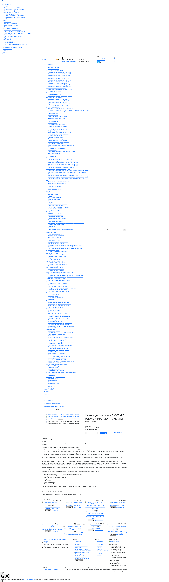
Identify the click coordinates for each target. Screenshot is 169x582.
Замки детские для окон (54, 335)
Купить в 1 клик (118, 432)
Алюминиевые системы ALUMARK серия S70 (59, 78)
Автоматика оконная (53, 69)
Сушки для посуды (52, 150)
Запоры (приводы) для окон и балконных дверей (60, 337)
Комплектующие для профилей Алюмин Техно (60, 89)
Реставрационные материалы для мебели (59, 134)
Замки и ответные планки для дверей (57, 313)
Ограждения (51, 299)
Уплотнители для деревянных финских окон (59, 304)
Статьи (99, 555)
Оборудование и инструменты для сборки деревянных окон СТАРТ (65, 248)
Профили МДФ (52, 156)
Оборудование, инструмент (11, 25)
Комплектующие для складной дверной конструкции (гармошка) (65, 175)
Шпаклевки (51, 385)
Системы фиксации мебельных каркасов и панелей (61, 151)
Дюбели (50, 196)
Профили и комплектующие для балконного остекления (18, 33)
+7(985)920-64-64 (101, 60)
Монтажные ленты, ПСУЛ (54, 237)
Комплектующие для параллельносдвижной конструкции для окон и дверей (68, 170)
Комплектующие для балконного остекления (59, 274)
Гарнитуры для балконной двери (56, 334)
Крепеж (6, 20)
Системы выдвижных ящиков (55, 137)
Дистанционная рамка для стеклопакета (58, 286)
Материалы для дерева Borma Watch (13, 47)
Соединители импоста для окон (56, 205)
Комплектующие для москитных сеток (14, 15)
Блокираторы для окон (54, 331)
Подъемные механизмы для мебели (57, 126)
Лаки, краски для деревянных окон (57, 218)
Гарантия (4, 52)
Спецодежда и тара (53, 227)
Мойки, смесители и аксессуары (56, 118)
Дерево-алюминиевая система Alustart (58, 99)
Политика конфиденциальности (50, 569)
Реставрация (51, 386)
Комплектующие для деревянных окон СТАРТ (59, 280)
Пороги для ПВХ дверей (54, 210)
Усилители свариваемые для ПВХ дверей (58, 207)
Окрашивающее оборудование (56, 224)
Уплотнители (7, 39)
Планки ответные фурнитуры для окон (58, 348)
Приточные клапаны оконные (56, 269)
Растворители (51, 226)
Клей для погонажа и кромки (55, 185)
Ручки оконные (52, 351)
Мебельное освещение (54, 154)
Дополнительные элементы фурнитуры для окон (60, 332)
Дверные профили (53, 367)
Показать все (79, 560)
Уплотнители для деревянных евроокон (58, 302)
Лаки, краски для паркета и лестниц (57, 216)
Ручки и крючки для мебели (55, 135)
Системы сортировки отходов (56, 143)
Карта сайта (100, 553)
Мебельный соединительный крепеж (57, 116)
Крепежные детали (53, 296)
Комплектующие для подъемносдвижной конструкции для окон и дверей (67, 172)
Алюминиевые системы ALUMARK (13, 7)
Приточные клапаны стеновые (56, 270)
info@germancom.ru (49, 542)
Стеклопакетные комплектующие (13, 36)
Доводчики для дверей (54, 312)
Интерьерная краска (53, 231)
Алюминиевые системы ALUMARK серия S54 (59, 77)
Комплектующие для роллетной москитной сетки (61, 167)
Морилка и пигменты (53, 383)
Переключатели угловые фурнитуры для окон (60, 345)
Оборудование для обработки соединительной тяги (61, 247)
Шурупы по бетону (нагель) (55, 208)
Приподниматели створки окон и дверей (58, 200)
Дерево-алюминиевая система (12, 12)
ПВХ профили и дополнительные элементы (15, 44)
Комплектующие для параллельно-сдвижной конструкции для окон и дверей (68, 177)
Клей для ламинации (53, 188)
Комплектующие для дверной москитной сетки (60, 159)
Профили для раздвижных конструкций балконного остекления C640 (66, 275)
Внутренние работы (53, 378)
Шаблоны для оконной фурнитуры (57, 358)
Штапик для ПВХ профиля (54, 362)
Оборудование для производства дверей (58, 318)
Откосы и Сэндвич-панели (11, 28)
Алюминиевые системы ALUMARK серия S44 (59, 73)
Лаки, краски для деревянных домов (57, 220)
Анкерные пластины (53, 194)
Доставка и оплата (7, 49)
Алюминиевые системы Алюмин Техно (14, 9)
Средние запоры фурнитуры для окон (58, 354)
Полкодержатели (52, 127)
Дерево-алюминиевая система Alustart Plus (59, 100)
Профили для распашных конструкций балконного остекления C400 (65, 277)
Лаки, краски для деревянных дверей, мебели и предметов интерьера (66, 223)
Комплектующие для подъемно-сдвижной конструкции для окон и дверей (67, 178)
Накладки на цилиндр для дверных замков (59, 316)
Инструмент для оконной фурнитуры (57, 339)
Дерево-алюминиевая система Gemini (58, 102)
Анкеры (50, 193)
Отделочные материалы (10, 27)
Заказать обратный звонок (69, 61)
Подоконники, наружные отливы (12, 30)
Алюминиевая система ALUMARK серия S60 (59, 83)
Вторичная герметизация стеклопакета (58, 283)
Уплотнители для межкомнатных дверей (58, 305)
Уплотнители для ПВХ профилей (56, 307)
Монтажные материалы (10, 23)
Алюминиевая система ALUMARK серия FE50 (59, 86)
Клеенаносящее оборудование (56, 243)
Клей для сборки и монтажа (55, 189)
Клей (5, 19)
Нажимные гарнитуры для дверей (57, 315)
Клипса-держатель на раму (117, 505)
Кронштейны (51, 375)
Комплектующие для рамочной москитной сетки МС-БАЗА (63, 162)
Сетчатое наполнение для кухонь (56, 139)
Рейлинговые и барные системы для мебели (59, 132)
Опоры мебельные (53, 121)
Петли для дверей (52, 320)
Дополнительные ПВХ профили (56, 370)
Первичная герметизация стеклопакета (58, 291)
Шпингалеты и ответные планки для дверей (59, 324)
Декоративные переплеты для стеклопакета (59, 285)
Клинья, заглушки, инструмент (56, 235)
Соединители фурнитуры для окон (57, 353)
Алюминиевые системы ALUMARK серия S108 (59, 81)
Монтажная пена (52, 239)
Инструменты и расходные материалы (58, 242)
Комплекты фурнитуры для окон (56, 340)
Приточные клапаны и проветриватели (14, 31)
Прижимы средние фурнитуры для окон (58, 350)
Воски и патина (52, 381)
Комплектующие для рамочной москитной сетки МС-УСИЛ (63, 166)
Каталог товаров (6, 4)
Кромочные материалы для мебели (57, 112)
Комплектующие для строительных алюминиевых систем (19, 46)
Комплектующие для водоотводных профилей (60, 96)
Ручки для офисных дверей (55, 321)
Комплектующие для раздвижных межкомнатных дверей (63, 174)
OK (1, 581)
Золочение (51, 388)
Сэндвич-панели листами (54, 259)
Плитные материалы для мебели (56, 124)
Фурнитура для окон (9, 42)
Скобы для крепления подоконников (57, 204)
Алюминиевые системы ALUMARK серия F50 (59, 80)
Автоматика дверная (53, 67)
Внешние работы (52, 380)
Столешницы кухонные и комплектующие (59, 147)
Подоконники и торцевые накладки (57, 262)
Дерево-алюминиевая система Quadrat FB (59, 104)
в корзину (103, 433)
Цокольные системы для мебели (56, 148)
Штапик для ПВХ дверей (54, 369)
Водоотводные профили (10, 11)
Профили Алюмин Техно (54, 91)
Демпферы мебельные (54, 153)
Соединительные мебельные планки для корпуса (61, 145)
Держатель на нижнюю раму (73, 505)
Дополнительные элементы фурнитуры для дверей (61, 326)
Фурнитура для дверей (10, 41)
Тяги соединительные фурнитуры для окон (59, 356)
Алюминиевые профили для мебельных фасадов (60, 108)
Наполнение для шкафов (54, 120)
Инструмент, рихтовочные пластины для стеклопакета (62, 288)
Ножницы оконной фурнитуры (56, 343)
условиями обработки (29, 579)
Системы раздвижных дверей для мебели (58, 142)
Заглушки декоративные (54, 197)
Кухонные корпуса (53, 113)
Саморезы (50, 202)
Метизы (50, 374)
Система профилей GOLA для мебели (57, 140)
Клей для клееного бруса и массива (57, 183)
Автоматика (7, 6)
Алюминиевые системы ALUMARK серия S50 (59, 75)
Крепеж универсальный (54, 199)
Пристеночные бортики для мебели (57, 129)
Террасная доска (8, 38)
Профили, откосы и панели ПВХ (56, 254)
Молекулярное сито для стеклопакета (58, 289)
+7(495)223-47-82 (101, 58)
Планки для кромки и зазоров (55, 297)
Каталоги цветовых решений (55, 215)
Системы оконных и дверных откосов (57, 256)
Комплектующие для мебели (11, 14)
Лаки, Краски (7, 22)
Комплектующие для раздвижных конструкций (16, 17)
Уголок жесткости (95, 528)
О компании (5, 50)
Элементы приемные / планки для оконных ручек (61, 361)
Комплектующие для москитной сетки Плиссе (60, 161)
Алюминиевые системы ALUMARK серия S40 (59, 72)
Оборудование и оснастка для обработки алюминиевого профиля (65, 245)
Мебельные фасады (53, 115)
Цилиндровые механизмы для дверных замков (60, 323)
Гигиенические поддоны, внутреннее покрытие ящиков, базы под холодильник (68, 110)
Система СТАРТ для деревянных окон (13, 34)
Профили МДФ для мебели (55, 131)
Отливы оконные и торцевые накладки (58, 264)
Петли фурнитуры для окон (55, 347)
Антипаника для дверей (54, 310)
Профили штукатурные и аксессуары (57, 251)
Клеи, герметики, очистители (55, 234)
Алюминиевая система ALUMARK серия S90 (59, 85)
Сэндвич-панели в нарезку (55, 258)
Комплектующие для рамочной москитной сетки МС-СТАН (63, 164)
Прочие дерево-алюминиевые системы (58, 105)
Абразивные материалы (54, 213)
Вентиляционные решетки (55, 266)
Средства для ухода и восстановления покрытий (60, 229)
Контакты (4, 54)
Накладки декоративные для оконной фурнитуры (61, 342)
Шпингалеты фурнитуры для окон (57, 359)
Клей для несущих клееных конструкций (58, 181)
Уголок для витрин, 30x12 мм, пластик (52, 529)
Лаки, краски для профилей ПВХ (56, 221)
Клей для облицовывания (54, 186)
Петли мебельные (52, 123)
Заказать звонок (6, 1)
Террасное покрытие (53, 294)
